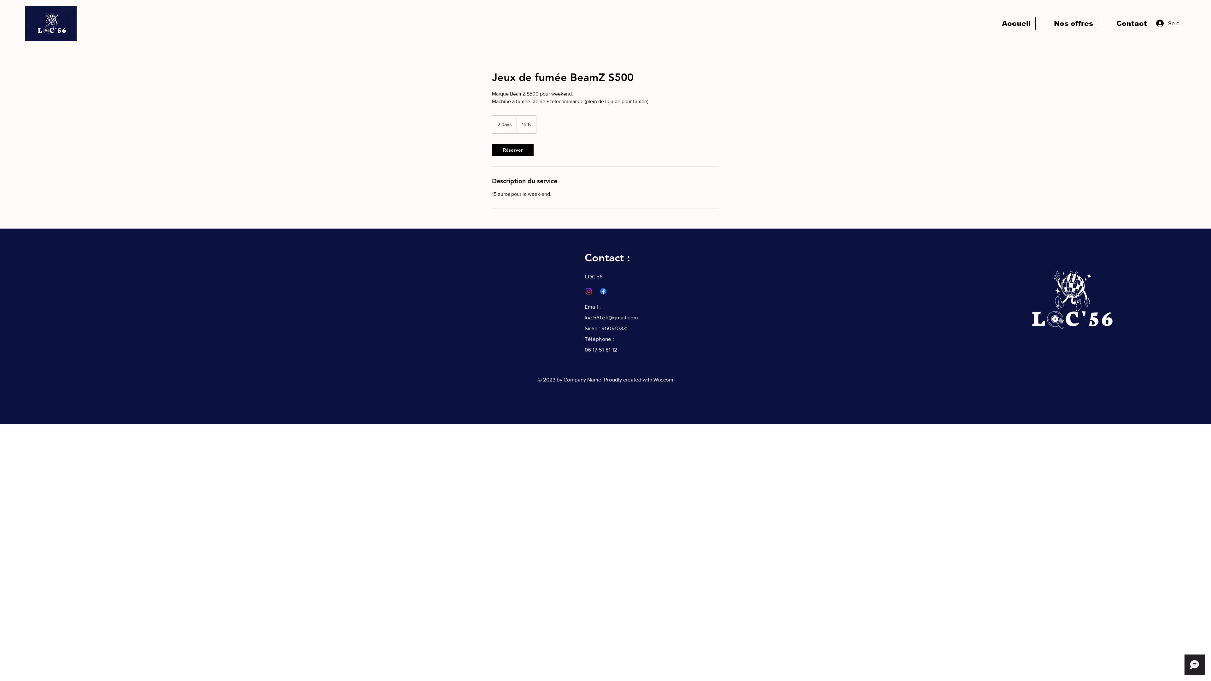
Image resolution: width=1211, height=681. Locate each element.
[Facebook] (603, 291)
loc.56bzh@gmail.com (611, 317)
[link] (513, 150)
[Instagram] (589, 291)
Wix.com (663, 379)
